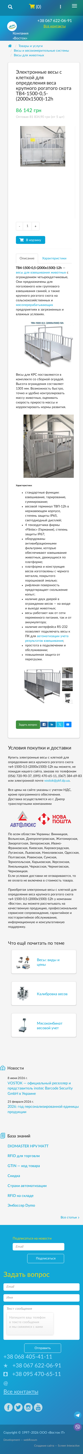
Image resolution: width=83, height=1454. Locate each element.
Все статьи (69, 1217)
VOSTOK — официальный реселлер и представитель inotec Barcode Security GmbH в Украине (40, 1088)
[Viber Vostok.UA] (78, 1427)
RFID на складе (20, 1196)
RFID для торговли (24, 1156)
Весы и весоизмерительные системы (41, 50)
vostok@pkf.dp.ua (57, 780)
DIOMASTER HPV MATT (28, 1146)
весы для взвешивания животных (41, 272)
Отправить (43, 1348)
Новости (15, 1068)
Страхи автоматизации (27, 1186)
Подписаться (46, 1258)
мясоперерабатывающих (34, 305)
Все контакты (55, 26)
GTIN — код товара (24, 1166)
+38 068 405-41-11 (27, 1357)
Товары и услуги (30, 46)
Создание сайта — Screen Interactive (57, 1445)
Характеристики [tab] (54, 258)
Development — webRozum (20, 1439)
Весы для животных (29, 55)
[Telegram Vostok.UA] (78, 1415)
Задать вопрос (28, 724)
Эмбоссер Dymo (21, 1205)
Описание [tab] (27, 258)
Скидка (14, 1176)
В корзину (33, 240)
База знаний (18, 1136)
